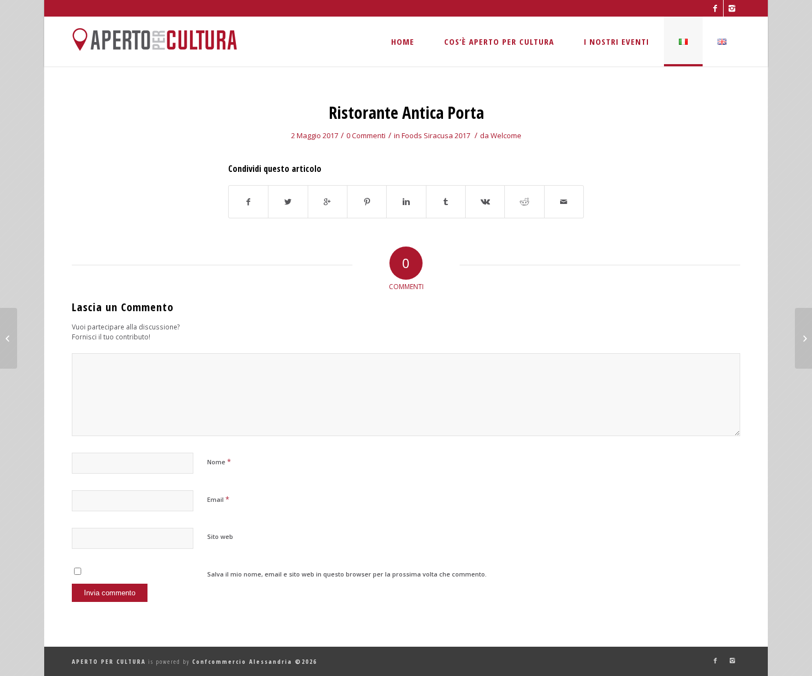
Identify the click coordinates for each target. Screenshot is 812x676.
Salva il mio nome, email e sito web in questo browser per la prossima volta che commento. (347, 574)
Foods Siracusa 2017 (436, 135)
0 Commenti (366, 135)
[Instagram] (732, 8)
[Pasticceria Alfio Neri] (8, 338)
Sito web (220, 536)
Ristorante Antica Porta (406, 112)
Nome (219, 462)
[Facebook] (715, 8)
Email (218, 499)
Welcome (506, 135)
